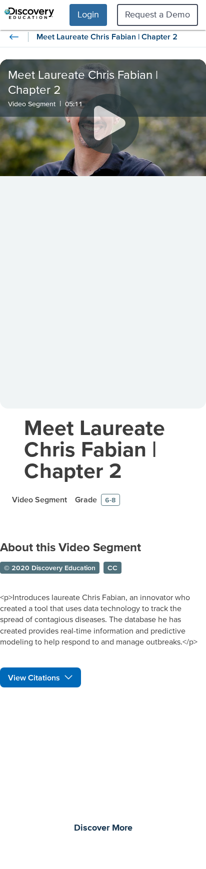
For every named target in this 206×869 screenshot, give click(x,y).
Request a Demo (157, 14)
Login (88, 14)
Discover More (103, 828)
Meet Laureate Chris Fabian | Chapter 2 (94, 449)
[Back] (14, 37)
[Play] (109, 124)
